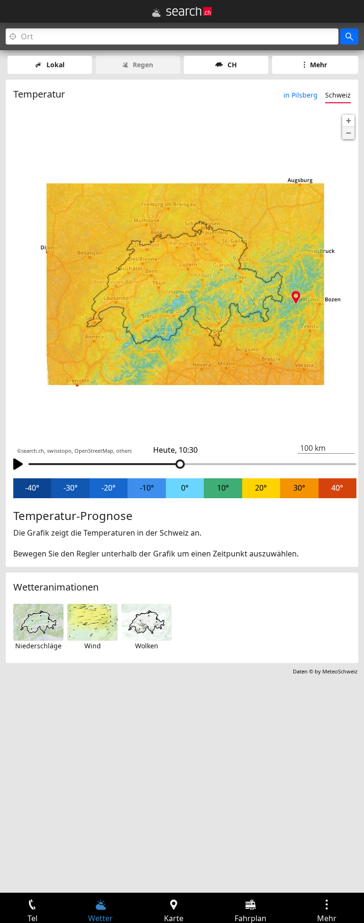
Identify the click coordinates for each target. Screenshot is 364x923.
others (124, 451)
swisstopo (59, 451)
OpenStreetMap (93, 451)
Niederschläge (38, 645)
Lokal (55, 64)
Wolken (146, 645)
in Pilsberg (300, 94)
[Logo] (189, 11)
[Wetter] (156, 13)
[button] (348, 121)
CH (232, 64)
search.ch (32, 451)
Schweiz (338, 94)
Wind (92, 645)
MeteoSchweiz (339, 671)
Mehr (318, 64)
